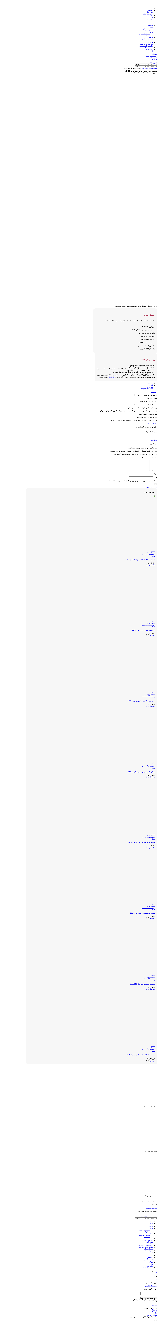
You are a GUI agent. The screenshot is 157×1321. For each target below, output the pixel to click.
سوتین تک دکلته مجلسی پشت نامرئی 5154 (140, 559)
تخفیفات (154, 54)
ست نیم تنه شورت (144, 34)
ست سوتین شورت (144, 28)
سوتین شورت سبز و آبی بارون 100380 (141, 842)
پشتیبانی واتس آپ (151, 1208)
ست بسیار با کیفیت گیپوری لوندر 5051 (141, 701)
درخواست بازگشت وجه (150, 1298)
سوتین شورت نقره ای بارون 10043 (142, 913)
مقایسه (153, 551)
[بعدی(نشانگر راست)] (154, 1320)
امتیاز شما (153, 457)
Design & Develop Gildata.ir (148, 1216)
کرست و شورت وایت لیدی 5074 (143, 630)
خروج (155, 1272)
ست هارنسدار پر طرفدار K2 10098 (142, 984)
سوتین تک (147, 30)
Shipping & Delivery (147, 388)
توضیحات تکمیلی (148, 385)
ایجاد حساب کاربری (151, 1286)
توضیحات (150, 383)
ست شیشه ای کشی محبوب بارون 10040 (140, 1055)
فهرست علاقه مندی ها (148, 554)
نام (155, 474)
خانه (156, 68)
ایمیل (155, 477)
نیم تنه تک (147, 35)
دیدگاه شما (153, 471)
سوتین (153, 68)
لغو (142, 1298)
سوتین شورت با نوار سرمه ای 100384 (141, 772)
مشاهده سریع (151, 552)
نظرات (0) (150, 387)
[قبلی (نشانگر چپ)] (156, 1320)
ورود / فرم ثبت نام (147, 1267)
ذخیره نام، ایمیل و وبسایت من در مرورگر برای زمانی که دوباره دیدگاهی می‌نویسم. (130, 481)
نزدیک (153, 556)
